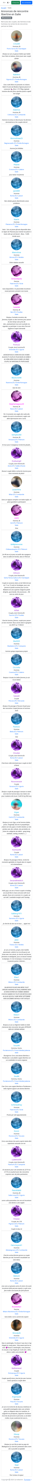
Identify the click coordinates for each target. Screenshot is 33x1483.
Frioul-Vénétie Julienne (22, 1050)
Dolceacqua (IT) (13, 1373)
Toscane (21, 1136)
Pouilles (20, 312)
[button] (4, 2)
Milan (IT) (12, 494)
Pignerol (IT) (13, 1224)
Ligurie (21, 350)
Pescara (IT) (13, 701)
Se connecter (26, 3)
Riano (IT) (13, 409)
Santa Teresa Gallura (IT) (12, 578)
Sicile (21, 284)
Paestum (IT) (12, 1164)
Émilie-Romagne (21, 79)
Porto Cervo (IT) (12, 49)
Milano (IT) (12, 982)
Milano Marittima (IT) (10, 1312)
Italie (16, 51)
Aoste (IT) (11, 466)
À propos (27, 1480)
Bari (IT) (13, 312)
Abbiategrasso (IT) (12, 1250)
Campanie (22, 646)
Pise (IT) (13, 1402)
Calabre (21, 169)
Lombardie (21, 115)
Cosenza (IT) (13, 672)
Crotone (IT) (13, 169)
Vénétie (21, 257)
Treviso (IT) (13, 945)
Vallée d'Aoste (20, 466)
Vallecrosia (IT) (13, 1195)
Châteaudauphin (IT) (13, 549)
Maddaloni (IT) (12, 646)
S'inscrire (15, 3)
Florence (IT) (13, 1136)
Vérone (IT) (13, 257)
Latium (20, 196)
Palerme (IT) (14, 284)
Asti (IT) (12, 523)
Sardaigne (22, 49)
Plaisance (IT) (10, 224)
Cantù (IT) (12, 817)
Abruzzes (21, 701)
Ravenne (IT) (10, 383)
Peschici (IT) (13, 615)
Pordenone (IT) (8, 1050)
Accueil (3, 8)
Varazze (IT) (13, 786)
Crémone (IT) (12, 115)
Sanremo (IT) (13, 918)
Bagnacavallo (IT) (10, 143)
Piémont (21, 440)
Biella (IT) (13, 732)
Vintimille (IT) (13, 350)
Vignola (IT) (10, 79)
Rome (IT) (13, 196)
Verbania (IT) (13, 440)
